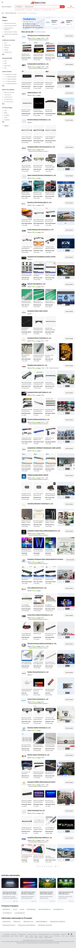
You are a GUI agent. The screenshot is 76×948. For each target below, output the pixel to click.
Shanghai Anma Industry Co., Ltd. (37, 365)
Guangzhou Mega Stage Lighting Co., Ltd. (39, 837)
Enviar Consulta (69, 35)
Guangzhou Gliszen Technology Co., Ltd (39, 338)
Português (46, 936)
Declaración (14, 934)
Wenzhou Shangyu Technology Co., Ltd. (39, 119)
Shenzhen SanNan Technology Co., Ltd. (39, 727)
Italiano (51, 936)
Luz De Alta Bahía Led (20, 913)
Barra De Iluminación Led (44, 909)
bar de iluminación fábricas (46, 9)
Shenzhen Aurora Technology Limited (38, 35)
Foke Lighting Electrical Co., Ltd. (37, 588)
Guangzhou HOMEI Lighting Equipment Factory (41, 782)
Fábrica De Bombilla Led (41, 921)
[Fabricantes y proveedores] (38, 2)
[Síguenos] (68, 934)
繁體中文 (22, 936)
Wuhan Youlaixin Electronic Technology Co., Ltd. (41, 175)
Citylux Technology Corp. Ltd (35, 810)
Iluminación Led (6, 909)
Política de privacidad (32, 934)
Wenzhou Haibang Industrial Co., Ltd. (38, 419)
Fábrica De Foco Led (28, 921)
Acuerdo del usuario (22, 934)
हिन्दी (27, 937)
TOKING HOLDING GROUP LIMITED (37, 475)
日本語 (26, 936)
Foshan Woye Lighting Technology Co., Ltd (40, 615)
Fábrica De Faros (6, 921)
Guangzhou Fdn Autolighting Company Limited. (41, 256)
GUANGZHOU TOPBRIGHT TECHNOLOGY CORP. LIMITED (44, 448)
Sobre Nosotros (7, 934)
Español (36, 936)
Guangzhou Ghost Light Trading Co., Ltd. (39, 392)
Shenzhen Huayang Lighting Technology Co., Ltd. (41, 643)
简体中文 (17, 936)
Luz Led (15, 909)
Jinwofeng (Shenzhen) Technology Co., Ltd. (40, 503)
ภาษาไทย (31, 937)
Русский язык (57, 936)
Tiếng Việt (41, 937)
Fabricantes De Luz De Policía (45, 925)
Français (31, 936)
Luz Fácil (22, 909)
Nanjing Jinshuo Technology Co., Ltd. (38, 755)
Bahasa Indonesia (48, 937)
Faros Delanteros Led (58, 909)
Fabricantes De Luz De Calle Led (57, 921)
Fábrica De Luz (17, 921)
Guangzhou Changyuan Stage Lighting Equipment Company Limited (47, 559)
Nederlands (72, 936)
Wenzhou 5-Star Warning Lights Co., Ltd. (39, 202)
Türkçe (36, 937)
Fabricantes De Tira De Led (9, 925)
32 (55, 866)
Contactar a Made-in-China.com (44, 934)
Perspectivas (63, 934)
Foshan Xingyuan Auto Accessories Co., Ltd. (40, 229)
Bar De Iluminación (31, 909)
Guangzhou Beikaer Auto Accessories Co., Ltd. (41, 147)
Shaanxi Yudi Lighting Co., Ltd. (36, 284)
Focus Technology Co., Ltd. (35, 940)
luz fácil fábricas (36, 9)
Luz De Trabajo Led (7, 913)
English (11, 936)
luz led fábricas (29, 9)
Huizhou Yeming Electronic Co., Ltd (37, 672)
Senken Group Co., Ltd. (34, 92)
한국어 (63, 936)
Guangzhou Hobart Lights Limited (37, 311)
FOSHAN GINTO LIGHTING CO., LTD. (38, 64)
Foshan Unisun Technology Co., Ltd (37, 699)
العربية (67, 936)
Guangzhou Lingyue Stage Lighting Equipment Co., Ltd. (43, 530)
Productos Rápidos (56, 934)
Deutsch (41, 936)
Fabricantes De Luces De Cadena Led (26, 925)
